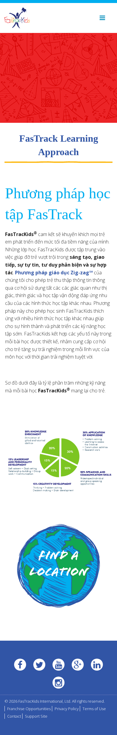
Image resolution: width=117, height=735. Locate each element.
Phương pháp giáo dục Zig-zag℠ (54, 272)
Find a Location (58, 565)
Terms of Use (94, 708)
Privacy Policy (67, 708)
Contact (14, 716)
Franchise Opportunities (29, 708)
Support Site (36, 716)
